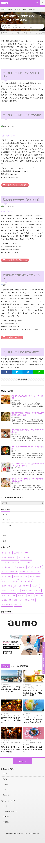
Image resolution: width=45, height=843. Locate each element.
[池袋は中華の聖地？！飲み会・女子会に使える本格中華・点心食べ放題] (5, 416)
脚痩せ (39, 595)
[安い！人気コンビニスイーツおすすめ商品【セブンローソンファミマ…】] (5, 467)
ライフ (5, 530)
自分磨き (6, 600)
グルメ (15, 25)
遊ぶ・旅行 (7, 605)
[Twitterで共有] (17, 372)
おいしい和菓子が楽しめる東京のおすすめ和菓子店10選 (33, 749)
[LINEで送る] (38, 372)
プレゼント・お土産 (9, 572)
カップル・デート (21, 553)
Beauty (3, 9)
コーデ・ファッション (10, 562)
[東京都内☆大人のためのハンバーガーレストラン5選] (5, 399)
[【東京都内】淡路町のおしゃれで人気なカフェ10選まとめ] (5, 433)
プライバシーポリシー (10, 811)
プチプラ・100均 (35, 567)
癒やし (21, 595)
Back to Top (22, 761)
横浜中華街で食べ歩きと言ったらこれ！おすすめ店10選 (11, 720)
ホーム (5, 806)
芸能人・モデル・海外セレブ (24, 600)
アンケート (6, 553)
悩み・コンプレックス (10, 590)
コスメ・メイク (25, 557)
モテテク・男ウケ (20, 576)
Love (24, 9)
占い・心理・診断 (21, 586)
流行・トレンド (28, 27)
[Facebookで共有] (6, 372)
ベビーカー (6, 576)
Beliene (19, 833)
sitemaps (6, 816)
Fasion (10, 9)
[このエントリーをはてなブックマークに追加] (27, 372)
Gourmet (32, 9)
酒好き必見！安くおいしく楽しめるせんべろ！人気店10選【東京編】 (11, 749)
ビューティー (7, 520)
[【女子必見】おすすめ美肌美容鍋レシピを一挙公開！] (5, 450)
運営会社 (6, 822)
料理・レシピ (19, 27)
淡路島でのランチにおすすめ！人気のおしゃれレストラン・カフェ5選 (11, 689)
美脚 (30, 595)
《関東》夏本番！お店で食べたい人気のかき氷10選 (32, 721)
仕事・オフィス (25, 581)
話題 (4, 541)
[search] (42, 503)
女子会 (35, 586)
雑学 (17, 605)
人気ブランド (35, 576)
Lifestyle (17, 9)
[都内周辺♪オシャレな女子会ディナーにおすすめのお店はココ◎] (5, 482)
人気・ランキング (9, 27)
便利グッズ (7, 586)
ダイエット (26, 562)
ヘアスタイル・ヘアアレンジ (30, 572)
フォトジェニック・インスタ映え (13, 567)
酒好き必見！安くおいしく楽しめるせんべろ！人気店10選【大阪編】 (32, 692)
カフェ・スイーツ (9, 557)
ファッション (7, 525)
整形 (24, 590)
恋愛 (4, 536)
